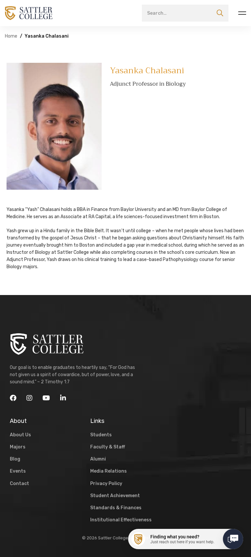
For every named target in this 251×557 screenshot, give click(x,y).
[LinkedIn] (63, 398)
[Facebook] (13, 398)
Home (11, 36)
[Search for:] (185, 13)
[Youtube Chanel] (46, 398)
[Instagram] (29, 398)
